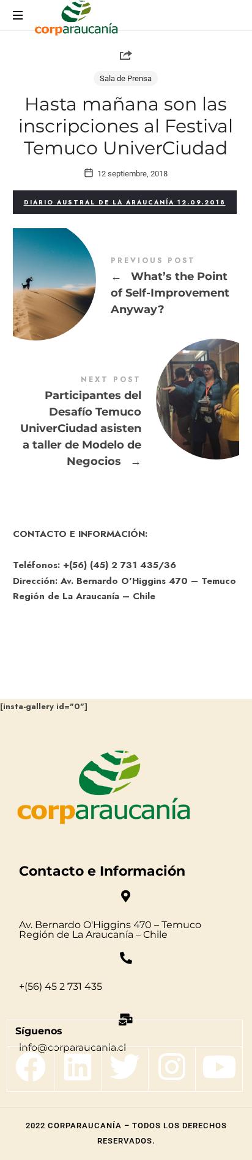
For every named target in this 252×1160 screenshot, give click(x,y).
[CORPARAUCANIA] (76, 20)
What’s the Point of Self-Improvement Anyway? (126, 287)
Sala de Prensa (126, 78)
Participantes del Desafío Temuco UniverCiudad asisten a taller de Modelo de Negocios (126, 423)
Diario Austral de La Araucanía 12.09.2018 (125, 202)
